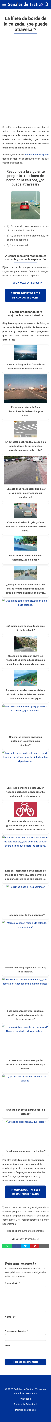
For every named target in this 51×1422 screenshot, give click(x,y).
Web (7, 1345)
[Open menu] (4, 4)
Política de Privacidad (25, 1404)
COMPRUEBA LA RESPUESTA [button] (27, 283)
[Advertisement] (26, 80)
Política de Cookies (25, 1409)
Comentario (12, 1283)
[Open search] (47, 4)
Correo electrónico (16, 1331)
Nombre (10, 1316)
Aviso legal (25, 1398)
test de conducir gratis (36, 154)
